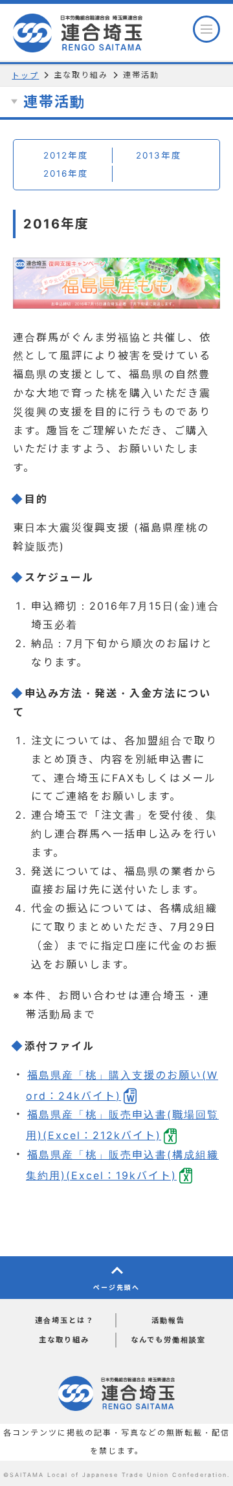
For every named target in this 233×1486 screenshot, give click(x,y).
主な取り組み (64, 1339)
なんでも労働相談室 (168, 1339)
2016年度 (66, 173)
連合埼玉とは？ (64, 1320)
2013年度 (159, 155)
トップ (25, 75)
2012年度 (66, 155)
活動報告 (168, 1320)
